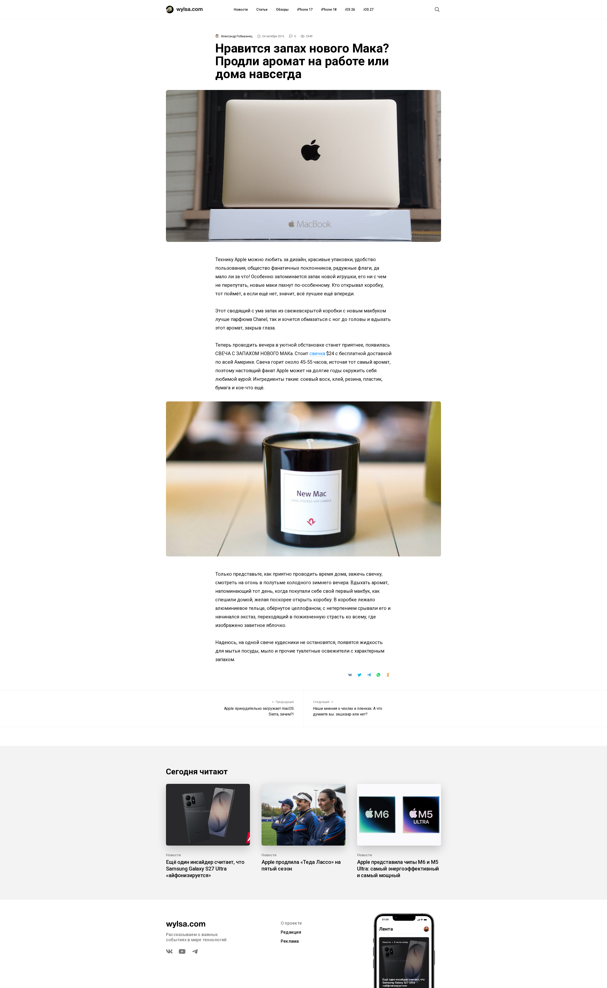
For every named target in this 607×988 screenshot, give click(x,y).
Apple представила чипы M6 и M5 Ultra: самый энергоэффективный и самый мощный (398, 868)
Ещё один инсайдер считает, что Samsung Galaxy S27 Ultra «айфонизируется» (205, 868)
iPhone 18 (328, 9)
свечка (317, 353)
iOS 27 (368, 9)
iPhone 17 (305, 9)
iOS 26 (350, 9)
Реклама (290, 941)
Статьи (261, 9)
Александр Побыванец (236, 36)
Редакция (291, 932)
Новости (241, 9)
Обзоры (282, 9)
